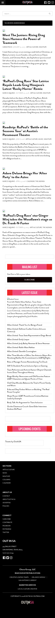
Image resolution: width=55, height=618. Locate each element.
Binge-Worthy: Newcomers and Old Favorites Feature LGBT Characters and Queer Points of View (28, 377)
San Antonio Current (27, 580)
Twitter (6, 532)
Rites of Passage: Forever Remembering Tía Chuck (27, 362)
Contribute (7, 522)
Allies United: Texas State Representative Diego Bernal (29, 335)
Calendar (31, 181)
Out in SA (27, 602)
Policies (6, 506)
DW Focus (27, 2)
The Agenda (40, 181)
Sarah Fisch (7, 47)
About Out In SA (9, 499)
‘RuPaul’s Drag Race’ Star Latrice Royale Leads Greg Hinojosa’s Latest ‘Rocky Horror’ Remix (26, 85)
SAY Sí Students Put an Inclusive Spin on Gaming (27, 366)
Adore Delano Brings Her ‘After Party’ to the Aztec (25, 175)
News (5, 473)
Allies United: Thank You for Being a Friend (24, 325)
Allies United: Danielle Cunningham (21, 351)
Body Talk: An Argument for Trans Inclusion (25, 402)
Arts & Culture (32, 47)
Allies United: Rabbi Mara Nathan (21, 347)
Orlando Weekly (38, 577)
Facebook (7, 526)
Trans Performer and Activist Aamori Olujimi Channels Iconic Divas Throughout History (29, 371)
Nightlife (43, 47)
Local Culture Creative (27, 589)
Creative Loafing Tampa (19, 577)
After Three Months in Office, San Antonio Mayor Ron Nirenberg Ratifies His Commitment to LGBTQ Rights (29, 356)
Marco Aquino (9, 93)
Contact (6, 496)
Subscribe (29, 279)
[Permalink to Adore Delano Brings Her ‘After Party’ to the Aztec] (4, 168)
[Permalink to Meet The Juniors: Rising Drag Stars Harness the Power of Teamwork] (4, 30)
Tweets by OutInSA (13, 441)
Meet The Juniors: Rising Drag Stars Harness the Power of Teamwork (24, 39)
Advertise (7, 503)
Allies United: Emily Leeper (18, 339)
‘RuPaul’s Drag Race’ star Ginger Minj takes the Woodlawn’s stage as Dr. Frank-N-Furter (27, 219)
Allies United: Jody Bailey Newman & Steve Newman (28, 343)
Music (40, 139)
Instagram (7, 529)
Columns (6, 480)
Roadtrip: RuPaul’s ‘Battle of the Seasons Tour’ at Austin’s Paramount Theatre (25, 131)
